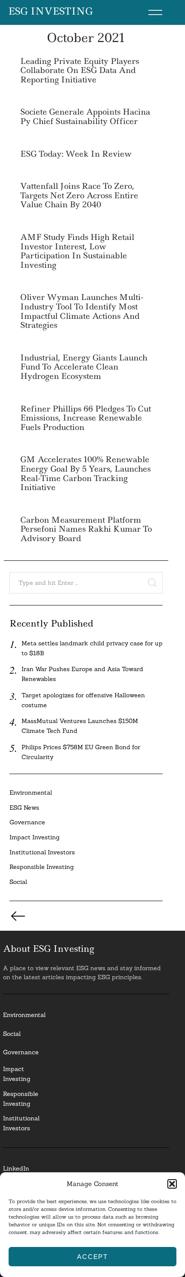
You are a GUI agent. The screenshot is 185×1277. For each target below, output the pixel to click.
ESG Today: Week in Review (76, 153)
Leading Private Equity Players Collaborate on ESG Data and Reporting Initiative (79, 70)
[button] (172, 1184)
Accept (92, 1256)
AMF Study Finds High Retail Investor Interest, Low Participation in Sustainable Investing (77, 251)
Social (18, 882)
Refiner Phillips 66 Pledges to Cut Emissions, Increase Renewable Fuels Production (85, 418)
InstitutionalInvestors (21, 1123)
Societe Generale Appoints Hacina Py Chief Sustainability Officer (85, 116)
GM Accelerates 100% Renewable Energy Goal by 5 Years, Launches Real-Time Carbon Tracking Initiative (85, 473)
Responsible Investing (41, 867)
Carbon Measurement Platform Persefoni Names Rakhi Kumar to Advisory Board (86, 529)
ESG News (24, 807)
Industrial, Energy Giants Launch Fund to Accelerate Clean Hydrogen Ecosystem (83, 366)
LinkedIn (16, 1168)
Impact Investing (34, 837)
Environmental (30, 792)
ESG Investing (50, 11)
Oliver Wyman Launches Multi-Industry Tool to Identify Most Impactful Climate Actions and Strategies (82, 311)
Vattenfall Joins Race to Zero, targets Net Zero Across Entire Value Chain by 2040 (79, 195)
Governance (27, 822)
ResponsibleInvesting (20, 1099)
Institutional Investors (42, 852)
